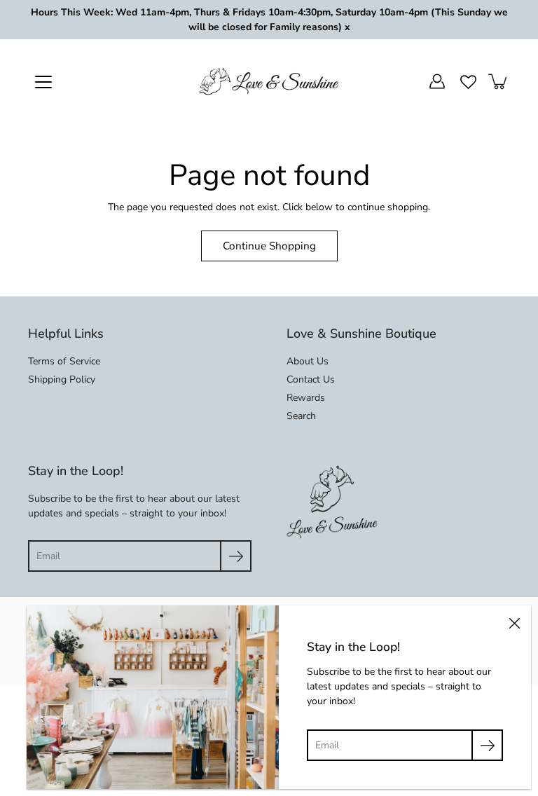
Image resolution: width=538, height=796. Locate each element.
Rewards (306, 397)
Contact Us (311, 379)
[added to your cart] (499, 81)
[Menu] (43, 82)
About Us (308, 361)
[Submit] (235, 556)
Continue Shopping (269, 245)
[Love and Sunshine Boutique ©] (269, 81)
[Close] (514, 622)
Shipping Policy (61, 379)
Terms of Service (64, 361)
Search (301, 416)
